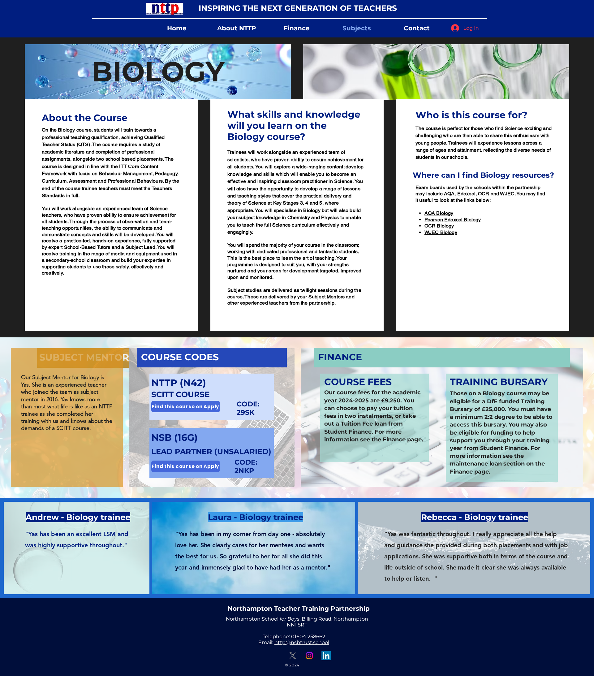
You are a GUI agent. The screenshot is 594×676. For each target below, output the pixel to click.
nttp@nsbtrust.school (301, 642)
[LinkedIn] (326, 655)
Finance (394, 439)
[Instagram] (309, 655)
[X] (292, 655)
